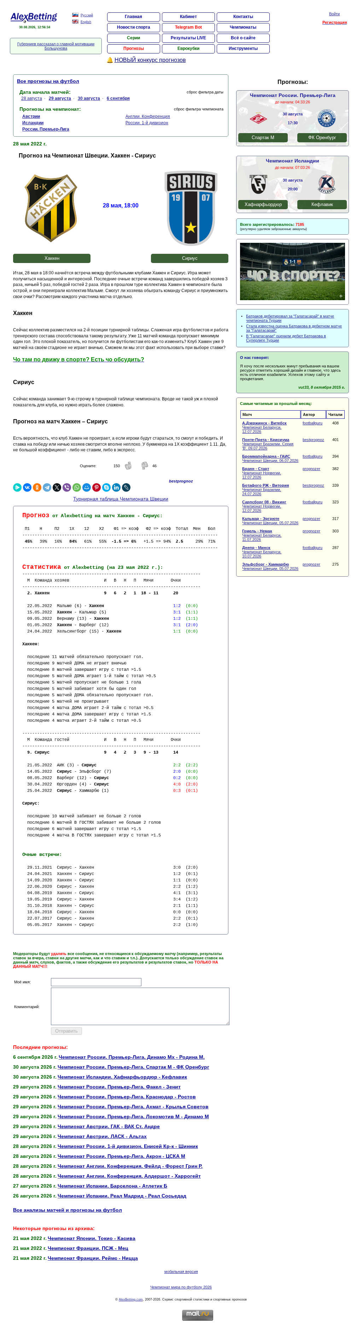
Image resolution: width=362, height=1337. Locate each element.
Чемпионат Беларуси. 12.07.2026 (264, 427)
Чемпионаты (243, 27)
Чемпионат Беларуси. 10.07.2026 (261, 551)
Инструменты (243, 48)
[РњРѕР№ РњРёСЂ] (86, 487)
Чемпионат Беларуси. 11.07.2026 (261, 535)
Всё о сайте (243, 37)
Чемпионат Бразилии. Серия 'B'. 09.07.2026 (267, 444)
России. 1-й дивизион (146, 122)
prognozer (311, 469)
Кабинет (188, 16)
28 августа (31, 98)
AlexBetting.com (131, 1299)
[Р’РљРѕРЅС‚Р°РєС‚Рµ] (27, 487)
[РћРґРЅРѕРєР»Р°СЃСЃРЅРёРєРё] (37, 487)
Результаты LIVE (188, 37)
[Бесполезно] (144, 469)
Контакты (243, 16)
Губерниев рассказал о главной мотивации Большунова (55, 46)
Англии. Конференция (147, 116)
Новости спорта (133, 27)
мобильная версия (181, 1271)
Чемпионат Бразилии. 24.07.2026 (265, 489)
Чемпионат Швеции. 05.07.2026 (270, 520)
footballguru (312, 423)
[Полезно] (128, 469)
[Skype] (106, 487)
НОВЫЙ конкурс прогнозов (150, 60)
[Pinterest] (96, 487)
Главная (133, 16)
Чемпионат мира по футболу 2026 (181, 1287)
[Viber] (67, 487)
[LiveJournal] (126, 487)
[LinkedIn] (116, 487)
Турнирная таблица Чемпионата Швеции (120, 499)
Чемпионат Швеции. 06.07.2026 (270, 458)
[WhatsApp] (76, 487)
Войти (334, 14)
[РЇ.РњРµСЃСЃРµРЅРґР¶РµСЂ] (17, 487)
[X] (57, 487)
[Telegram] (47, 487)
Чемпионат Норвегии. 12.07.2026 (261, 473)
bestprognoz (313, 440)
